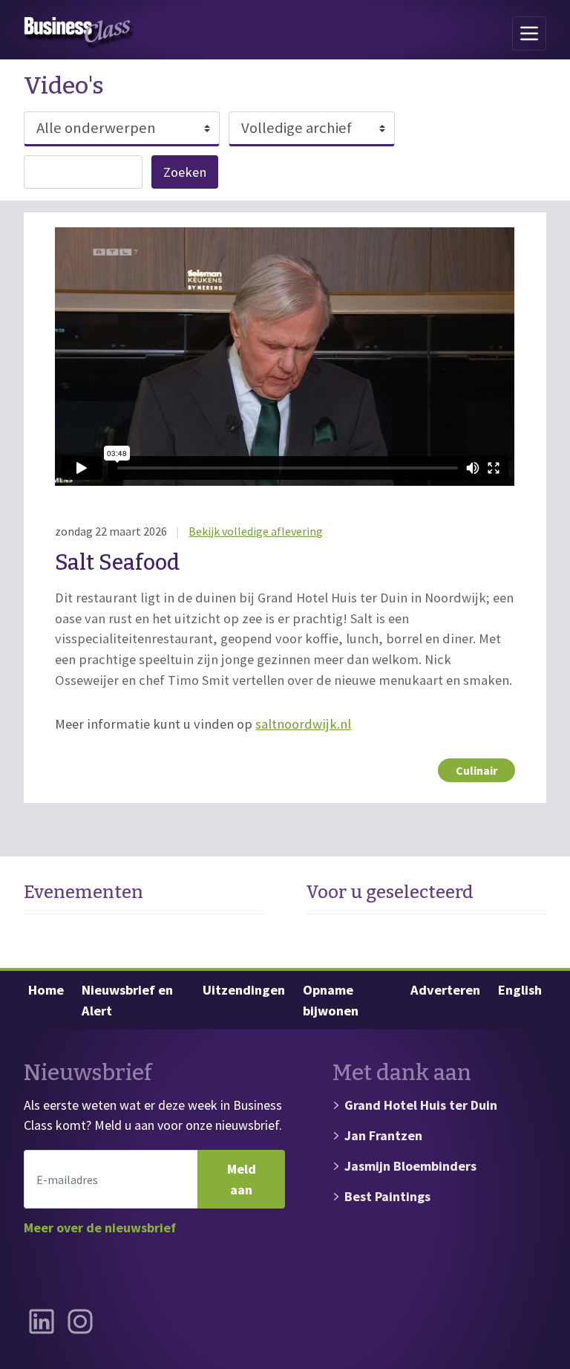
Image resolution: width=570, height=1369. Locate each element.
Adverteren (445, 989)
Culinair (476, 770)
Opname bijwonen (330, 1000)
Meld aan (241, 1179)
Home (46, 989)
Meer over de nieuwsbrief (100, 1227)
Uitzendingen (244, 989)
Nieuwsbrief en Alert (127, 1000)
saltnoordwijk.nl (303, 723)
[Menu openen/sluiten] (529, 33)
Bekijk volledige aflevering (256, 531)
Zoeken (184, 172)
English (520, 989)
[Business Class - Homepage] (79, 33)
